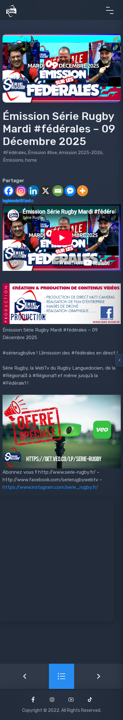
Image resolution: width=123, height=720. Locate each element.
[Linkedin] (33, 190)
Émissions (13, 160)
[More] (82, 190)
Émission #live (42, 152)
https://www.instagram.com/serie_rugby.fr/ (50, 487)
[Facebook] (8, 190)
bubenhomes (17, 201)
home (31, 160)
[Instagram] (20, 190)
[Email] (57, 190)
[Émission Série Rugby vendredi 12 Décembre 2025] (98, 676)
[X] (45, 190)
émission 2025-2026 (80, 152)
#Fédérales (14, 152)
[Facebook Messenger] (70, 190)
